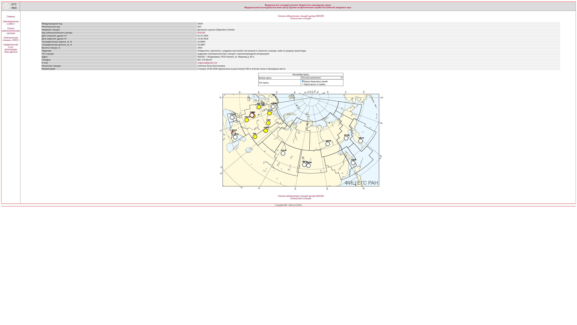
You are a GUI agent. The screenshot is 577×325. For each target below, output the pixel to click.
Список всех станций (300, 18)
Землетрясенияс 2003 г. (11, 22)
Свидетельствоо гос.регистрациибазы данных (10, 48)
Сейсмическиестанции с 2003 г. (11, 38)
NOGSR (201, 32)
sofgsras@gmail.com (207, 63)
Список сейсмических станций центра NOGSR (301, 16)
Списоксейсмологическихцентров (11, 30)
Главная (11, 16)
